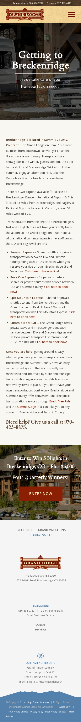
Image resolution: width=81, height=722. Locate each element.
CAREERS (40, 625)
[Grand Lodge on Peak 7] (33, 14)
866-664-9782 (36, 3)
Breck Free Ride (59, 401)
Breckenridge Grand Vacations (34, 702)
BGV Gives (41, 629)
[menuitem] (69, 14)
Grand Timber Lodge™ (40, 667)
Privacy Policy (36, 711)
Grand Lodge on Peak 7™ (40, 672)
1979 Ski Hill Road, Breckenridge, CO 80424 (40, 580)
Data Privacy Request (55, 711)
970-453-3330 (47, 575)
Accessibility (64, 706)
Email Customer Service (40, 615)
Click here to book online (41, 271)
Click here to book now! (51, 342)
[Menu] (69, 14)
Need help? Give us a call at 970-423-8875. (40, 425)
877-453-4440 (64, 3)
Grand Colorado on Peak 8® (40, 677)
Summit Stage (26, 407)
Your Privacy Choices (18, 711)
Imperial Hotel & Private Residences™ (41, 681)
